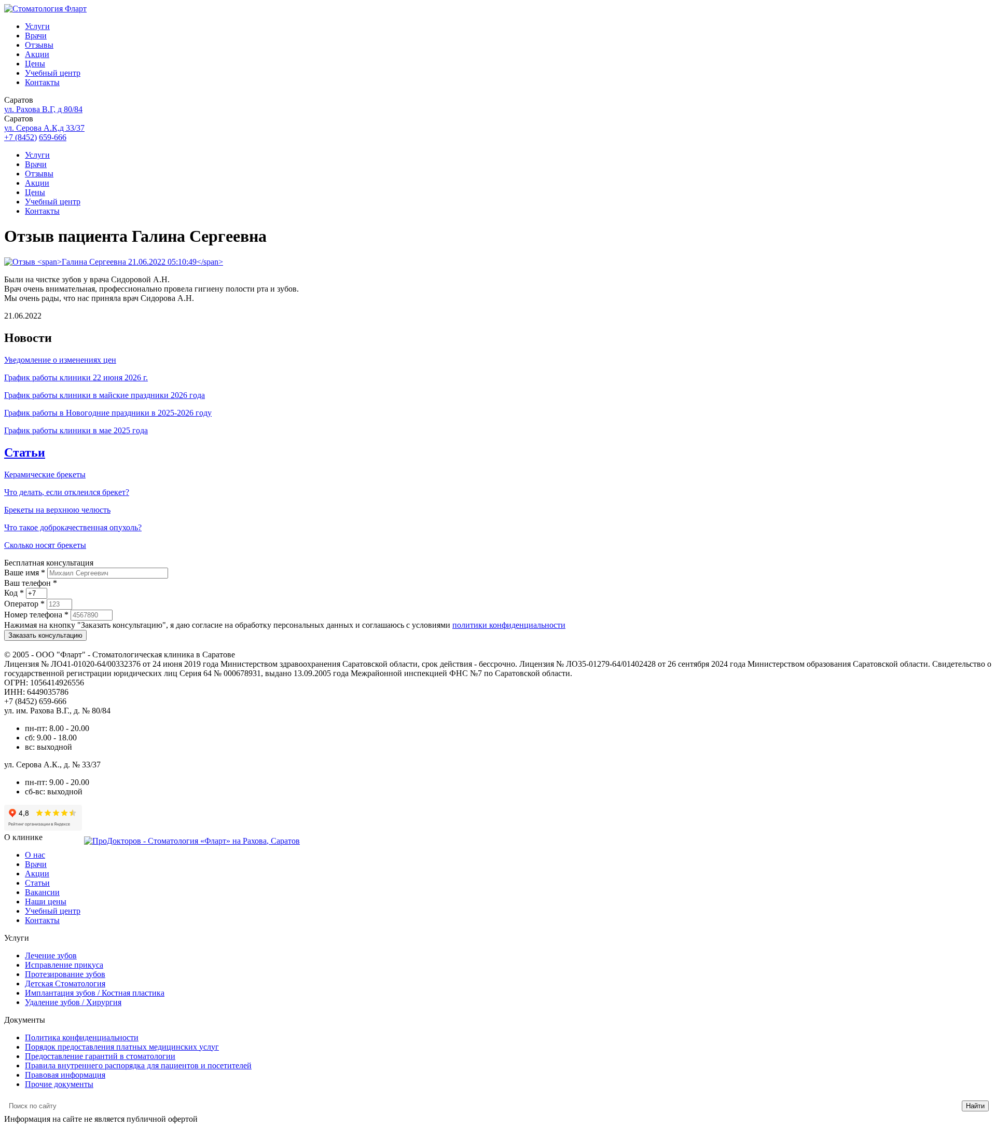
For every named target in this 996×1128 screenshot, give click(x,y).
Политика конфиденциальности (82, 1037)
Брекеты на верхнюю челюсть (57, 509)
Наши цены (45, 901)
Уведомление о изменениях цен (60, 359)
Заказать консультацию (45, 635)
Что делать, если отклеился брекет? (66, 492)
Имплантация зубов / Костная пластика (94, 992)
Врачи (36, 35)
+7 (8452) (20, 137)
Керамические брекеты (45, 474)
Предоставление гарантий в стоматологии (100, 1056)
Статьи (24, 452)
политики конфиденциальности (508, 625)
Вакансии (42, 892)
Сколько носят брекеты (45, 545)
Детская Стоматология (65, 983)
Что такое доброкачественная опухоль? (73, 527)
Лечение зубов (51, 955)
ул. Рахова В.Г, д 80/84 (43, 109)
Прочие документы (59, 1084)
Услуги (37, 26)
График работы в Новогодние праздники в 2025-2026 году (108, 412)
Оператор (24, 603)
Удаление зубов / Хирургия (73, 1002)
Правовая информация (65, 1074)
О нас (35, 854)
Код (14, 592)
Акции (37, 54)
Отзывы (39, 44)
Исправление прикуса (64, 964)
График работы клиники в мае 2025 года (76, 430)
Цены (35, 63)
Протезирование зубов (65, 974)
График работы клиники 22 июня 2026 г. (76, 377)
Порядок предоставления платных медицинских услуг (122, 1046)
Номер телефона (36, 614)
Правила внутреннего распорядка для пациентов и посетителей (138, 1065)
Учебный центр (52, 72)
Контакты (42, 82)
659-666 (52, 137)
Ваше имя (24, 572)
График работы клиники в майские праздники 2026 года (104, 395)
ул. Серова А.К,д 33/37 (44, 127)
